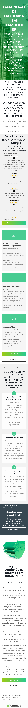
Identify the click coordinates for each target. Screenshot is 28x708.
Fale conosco (15, 529)
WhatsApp (15, 359)
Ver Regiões (14, 354)
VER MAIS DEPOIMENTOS (15, 223)
